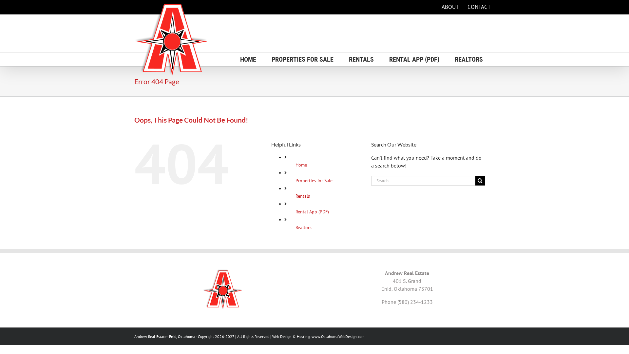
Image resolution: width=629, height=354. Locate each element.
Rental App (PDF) (312, 212)
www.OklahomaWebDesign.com (338, 336)
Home (301, 165)
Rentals (302, 196)
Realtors (303, 227)
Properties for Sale (314, 181)
